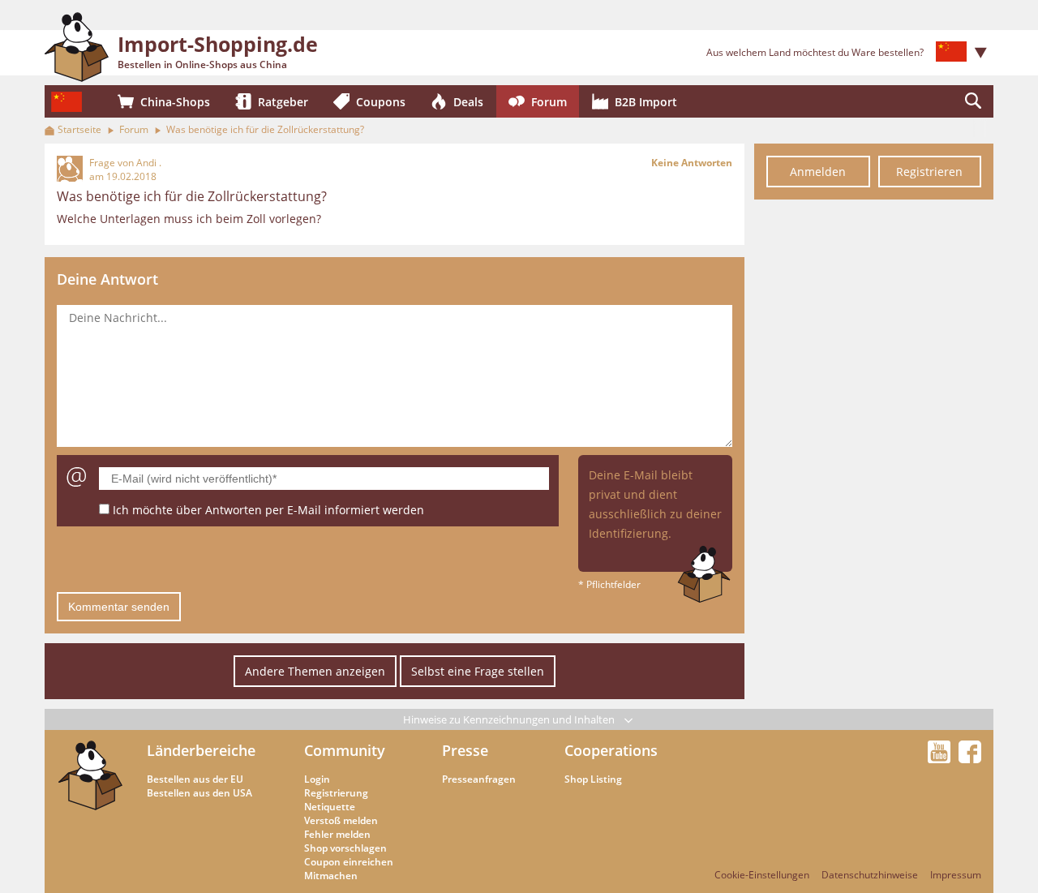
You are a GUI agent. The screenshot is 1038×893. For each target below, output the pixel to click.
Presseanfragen (479, 779)
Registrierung (336, 793)
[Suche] (973, 101)
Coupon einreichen (348, 862)
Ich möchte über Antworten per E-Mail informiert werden (268, 509)
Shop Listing (593, 779)
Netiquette (329, 807)
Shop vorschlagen (345, 848)
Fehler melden (337, 834)
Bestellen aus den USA (199, 793)
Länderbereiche (201, 750)
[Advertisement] (873, 452)
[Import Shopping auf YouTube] (941, 758)
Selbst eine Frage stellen (477, 671)
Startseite (79, 129)
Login (317, 779)
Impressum (955, 875)
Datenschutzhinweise (869, 875)
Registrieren (929, 171)
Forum (133, 129)
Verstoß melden (341, 820)
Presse (465, 750)
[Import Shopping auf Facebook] (970, 758)
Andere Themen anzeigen (315, 671)
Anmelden (818, 171)
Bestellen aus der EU (195, 779)
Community (344, 750)
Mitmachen (331, 875)
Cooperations (611, 750)
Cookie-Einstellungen (761, 875)
